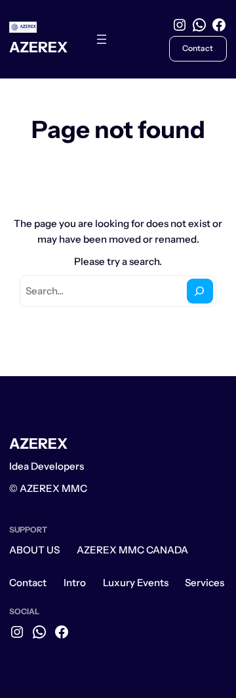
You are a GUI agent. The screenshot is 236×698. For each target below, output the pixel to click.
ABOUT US (34, 550)
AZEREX (38, 47)
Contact (28, 582)
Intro (75, 582)
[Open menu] (101, 39)
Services (204, 582)
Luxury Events (135, 582)
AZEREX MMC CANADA (132, 550)
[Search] (200, 291)
